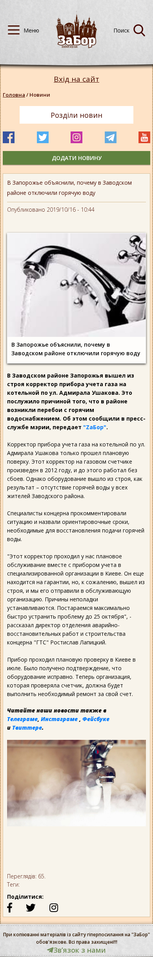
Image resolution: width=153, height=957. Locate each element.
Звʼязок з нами (79, 950)
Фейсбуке (95, 719)
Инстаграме (59, 719)
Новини (39, 94)
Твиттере (27, 727)
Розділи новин (76, 115)
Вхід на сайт (76, 79)
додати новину (77, 158)
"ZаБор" (94, 427)
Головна (14, 94)
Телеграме (22, 719)
